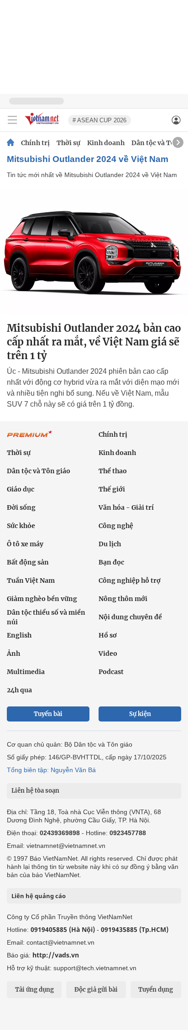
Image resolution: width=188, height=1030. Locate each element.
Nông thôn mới (123, 599)
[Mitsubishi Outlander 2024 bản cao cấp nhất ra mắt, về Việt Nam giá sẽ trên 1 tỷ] (94, 251)
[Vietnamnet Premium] (29, 438)
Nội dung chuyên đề (130, 617)
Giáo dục (20, 489)
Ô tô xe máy (25, 544)
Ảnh (13, 653)
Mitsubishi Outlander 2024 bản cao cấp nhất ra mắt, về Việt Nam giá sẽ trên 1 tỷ (94, 342)
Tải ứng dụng (34, 989)
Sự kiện (140, 714)
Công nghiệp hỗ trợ (130, 580)
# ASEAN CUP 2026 (99, 120)
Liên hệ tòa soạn (35, 791)
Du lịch (110, 544)
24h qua (19, 690)
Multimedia (26, 672)
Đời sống (21, 507)
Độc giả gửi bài (96, 989)
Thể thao (113, 471)
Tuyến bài (48, 714)
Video (108, 653)
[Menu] (12, 120)
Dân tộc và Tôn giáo (38, 471)
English (19, 635)
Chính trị (35, 143)
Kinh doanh (106, 143)
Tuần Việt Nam (31, 580)
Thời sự (68, 143)
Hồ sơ (108, 635)
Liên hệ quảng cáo (38, 896)
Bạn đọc (111, 562)
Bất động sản (28, 562)
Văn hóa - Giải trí (126, 507)
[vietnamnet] (42, 125)
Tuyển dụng (155, 989)
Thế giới (112, 489)
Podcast (111, 672)
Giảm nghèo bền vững (42, 599)
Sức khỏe (21, 526)
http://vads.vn (55, 955)
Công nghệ (116, 526)
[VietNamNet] (10, 143)
